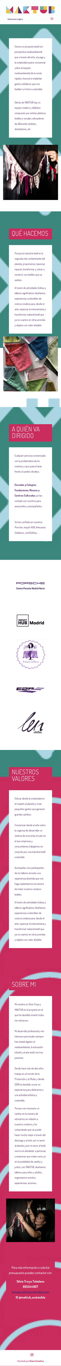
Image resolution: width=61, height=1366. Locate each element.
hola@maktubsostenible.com (30, 1292)
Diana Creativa (37, 1361)
